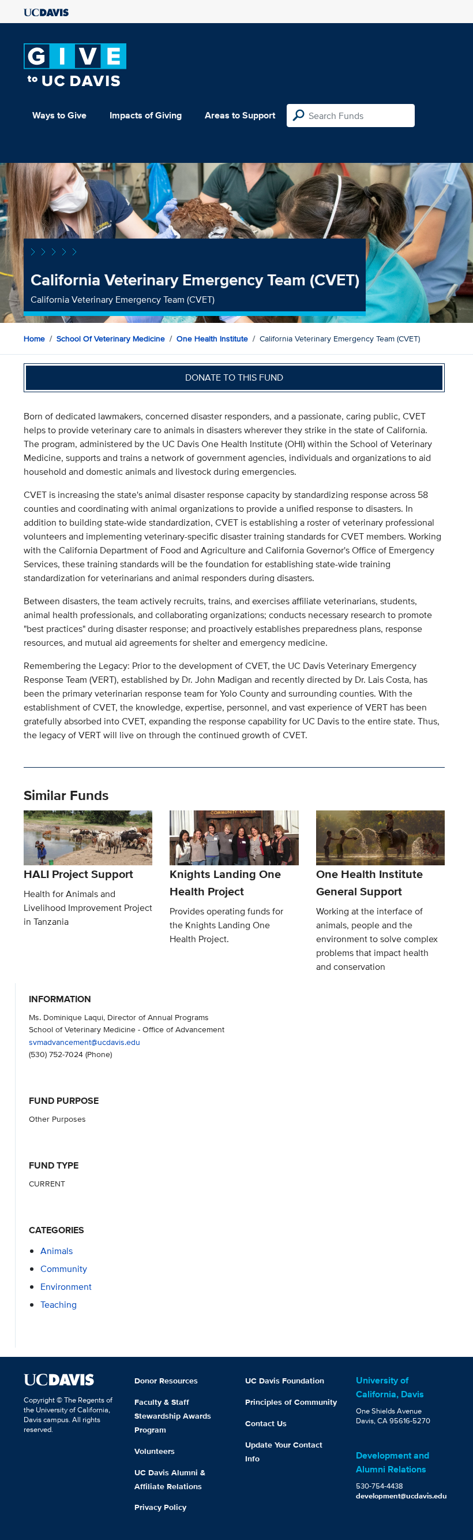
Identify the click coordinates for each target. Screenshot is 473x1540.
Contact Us (266, 1423)
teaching (58, 1304)
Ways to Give (59, 115)
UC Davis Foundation (284, 1380)
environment (66, 1286)
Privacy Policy (160, 1507)
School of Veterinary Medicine (111, 338)
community (63, 1268)
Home (34, 338)
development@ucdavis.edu (401, 1495)
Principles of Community (291, 1402)
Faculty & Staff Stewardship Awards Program (172, 1415)
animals (56, 1251)
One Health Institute (212, 338)
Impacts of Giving (146, 115)
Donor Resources (166, 1380)
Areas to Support (240, 115)
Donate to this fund (234, 377)
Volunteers (154, 1451)
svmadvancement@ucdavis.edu (84, 1042)
